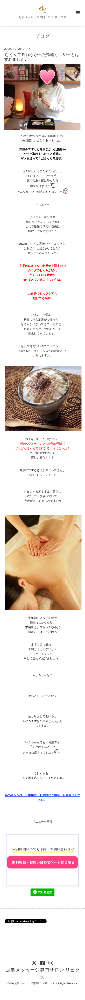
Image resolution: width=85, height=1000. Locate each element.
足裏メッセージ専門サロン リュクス (43, 974)
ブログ (42, 36)
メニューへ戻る (42, 821)
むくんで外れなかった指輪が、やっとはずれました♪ (41, 57)
